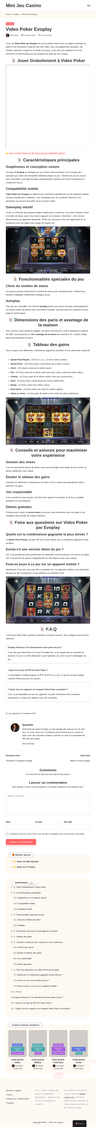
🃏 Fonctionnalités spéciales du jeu (28, 915)
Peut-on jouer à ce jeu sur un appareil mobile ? (37, 986)
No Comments (46, 35)
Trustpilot (10, 1103)
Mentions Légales (13, 1090)
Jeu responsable (24, 958)
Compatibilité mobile (26, 903)
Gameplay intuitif (24, 909)
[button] (28, 743)
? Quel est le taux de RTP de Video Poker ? (33, 1003)
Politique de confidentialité (17, 1099)
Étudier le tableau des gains (29, 953)
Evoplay (10, 24)
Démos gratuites (24, 964)
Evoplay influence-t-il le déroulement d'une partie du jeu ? (38, 997)
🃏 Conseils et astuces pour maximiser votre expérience (38, 942)
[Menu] (88, 5)
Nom (9, 822)
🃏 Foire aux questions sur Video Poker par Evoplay (36, 970)
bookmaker (17, 1045)
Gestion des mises (25, 947)
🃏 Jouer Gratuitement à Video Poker (29, 887)
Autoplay (21, 925)
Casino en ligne (17, 1049)
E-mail (39, 822)
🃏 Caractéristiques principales (27, 893)
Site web (68, 822)
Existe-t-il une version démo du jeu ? (33, 980)
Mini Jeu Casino (23, 5)
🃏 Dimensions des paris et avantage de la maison (35, 931)
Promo (38, 1053)
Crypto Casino (17, 1053)
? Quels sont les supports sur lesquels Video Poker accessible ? (42, 1008)
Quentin (27, 724)
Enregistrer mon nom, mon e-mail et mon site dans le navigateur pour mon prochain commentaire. (47, 834)
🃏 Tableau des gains (22, 937)
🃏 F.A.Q (17, 992)
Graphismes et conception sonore (32, 898)
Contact (9, 1095)
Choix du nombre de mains (29, 920)
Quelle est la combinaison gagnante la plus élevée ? (40, 975)
